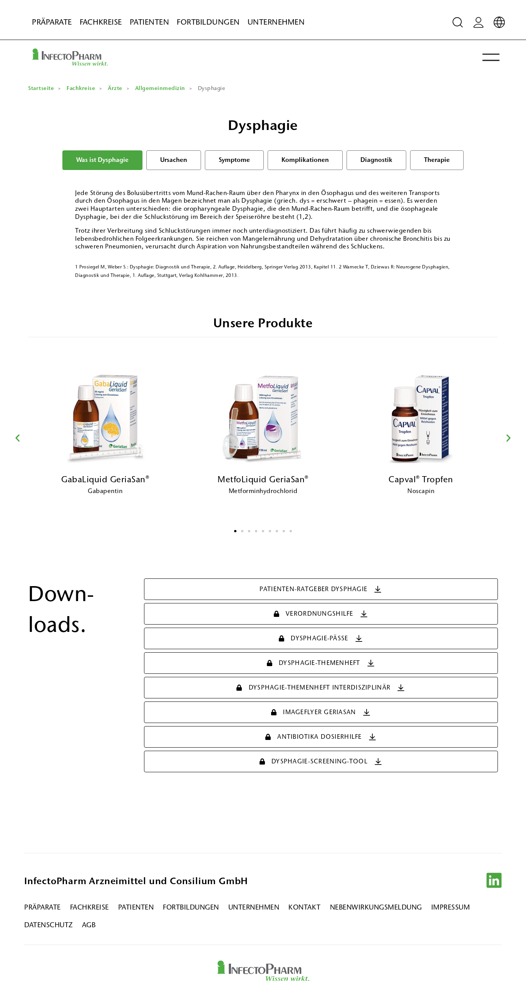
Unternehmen (276, 22)
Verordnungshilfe (319, 614)
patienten (149, 22)
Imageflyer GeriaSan (319, 712)
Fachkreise (101, 22)
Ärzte (115, 88)
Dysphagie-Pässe (319, 638)
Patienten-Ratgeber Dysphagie (313, 589)
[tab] (102, 160)
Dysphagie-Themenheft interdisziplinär (319, 687)
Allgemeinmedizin (160, 88)
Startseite (41, 88)
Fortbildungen (208, 22)
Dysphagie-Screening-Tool (319, 761)
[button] (17, 438)
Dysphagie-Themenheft (319, 663)
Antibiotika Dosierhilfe (319, 737)
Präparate (52, 22)
